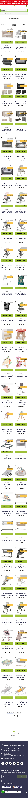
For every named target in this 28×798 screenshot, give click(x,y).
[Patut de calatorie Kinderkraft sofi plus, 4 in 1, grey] (7, 61)
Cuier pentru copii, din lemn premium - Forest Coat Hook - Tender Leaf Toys (7, 375)
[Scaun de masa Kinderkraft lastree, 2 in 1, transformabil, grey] (21, 225)
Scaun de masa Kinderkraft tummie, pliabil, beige (21, 594)
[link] (14, 733)
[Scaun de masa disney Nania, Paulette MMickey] (21, 416)
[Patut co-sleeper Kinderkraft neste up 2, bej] (21, 498)
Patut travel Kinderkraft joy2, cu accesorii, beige (7, 48)
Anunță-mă (7, 42)
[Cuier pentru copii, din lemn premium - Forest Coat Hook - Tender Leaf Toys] (7, 362)
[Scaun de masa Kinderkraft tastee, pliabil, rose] (7, 198)
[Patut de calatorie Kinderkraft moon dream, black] (21, 88)
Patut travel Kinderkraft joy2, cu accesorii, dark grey (7, 157)
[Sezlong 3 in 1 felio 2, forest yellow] (21, 689)
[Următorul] (17, 715)
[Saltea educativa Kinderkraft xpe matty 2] (7, 662)
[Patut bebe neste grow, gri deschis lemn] (21, 662)
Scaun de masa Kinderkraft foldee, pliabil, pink (7, 266)
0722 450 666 (7, 753)
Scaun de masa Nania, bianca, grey (21, 403)
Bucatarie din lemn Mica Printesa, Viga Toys (21, 375)
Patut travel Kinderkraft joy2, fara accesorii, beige (7, 130)
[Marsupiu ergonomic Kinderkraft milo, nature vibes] (21, 280)
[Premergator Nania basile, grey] (7, 444)
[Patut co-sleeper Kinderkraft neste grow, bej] (21, 525)
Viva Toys (7, 45)
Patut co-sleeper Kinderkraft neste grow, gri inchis (7, 567)
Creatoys (21, 373)
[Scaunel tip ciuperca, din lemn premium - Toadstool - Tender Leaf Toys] (21, 334)
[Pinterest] (10, 763)
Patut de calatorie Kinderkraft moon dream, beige (7, 102)
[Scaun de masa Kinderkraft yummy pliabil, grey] (21, 170)
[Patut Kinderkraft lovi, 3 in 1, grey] (21, 34)
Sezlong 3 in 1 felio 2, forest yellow (21, 703)
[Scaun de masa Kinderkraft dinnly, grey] (7, 280)
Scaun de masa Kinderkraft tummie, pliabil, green (21, 621)
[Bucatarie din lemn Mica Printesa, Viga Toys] (21, 362)
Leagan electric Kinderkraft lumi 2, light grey (7, 594)
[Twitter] (21, 763)
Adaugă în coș (21, 42)
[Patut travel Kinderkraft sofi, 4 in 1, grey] (21, 143)
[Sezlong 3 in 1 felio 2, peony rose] (7, 635)
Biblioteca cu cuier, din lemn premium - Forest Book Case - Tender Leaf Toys (7, 348)
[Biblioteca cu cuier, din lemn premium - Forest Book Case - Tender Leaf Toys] (7, 334)
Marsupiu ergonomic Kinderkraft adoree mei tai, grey (7, 321)
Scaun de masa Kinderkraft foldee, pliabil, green (21, 321)
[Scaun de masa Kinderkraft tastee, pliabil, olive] (21, 198)
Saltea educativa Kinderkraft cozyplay (21, 485)
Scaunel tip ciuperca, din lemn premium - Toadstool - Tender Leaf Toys (21, 348)
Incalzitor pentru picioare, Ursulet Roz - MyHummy (7, 403)
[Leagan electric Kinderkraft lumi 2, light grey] (7, 580)
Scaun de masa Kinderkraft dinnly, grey (7, 294)
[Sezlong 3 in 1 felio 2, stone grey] (7, 689)
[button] (13, 25)
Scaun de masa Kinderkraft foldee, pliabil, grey (21, 266)
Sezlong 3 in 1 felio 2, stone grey (7, 703)
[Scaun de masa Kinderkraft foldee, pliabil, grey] (21, 252)
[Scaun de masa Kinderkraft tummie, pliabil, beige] (21, 580)
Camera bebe (8, 13)
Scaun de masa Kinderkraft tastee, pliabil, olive (21, 212)
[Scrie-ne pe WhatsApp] (3, 791)
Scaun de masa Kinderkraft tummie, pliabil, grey (7, 621)
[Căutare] (14, 10)
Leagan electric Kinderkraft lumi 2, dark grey (20, 567)
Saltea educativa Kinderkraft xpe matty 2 (7, 676)
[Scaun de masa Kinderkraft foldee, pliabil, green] (21, 307)
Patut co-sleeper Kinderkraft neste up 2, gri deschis (7, 539)
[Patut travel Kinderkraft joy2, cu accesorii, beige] (7, 34)
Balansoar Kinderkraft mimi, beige (21, 649)
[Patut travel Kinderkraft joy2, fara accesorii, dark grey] (21, 116)
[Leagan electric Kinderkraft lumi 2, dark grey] (21, 553)
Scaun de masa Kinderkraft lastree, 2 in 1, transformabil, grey (21, 239)
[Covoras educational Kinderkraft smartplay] (7, 498)
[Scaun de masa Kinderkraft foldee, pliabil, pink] (7, 252)
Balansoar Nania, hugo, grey (7, 485)
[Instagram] (6, 763)
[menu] (1, 6)
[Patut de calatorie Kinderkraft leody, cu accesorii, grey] (7, 170)
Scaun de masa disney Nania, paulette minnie (7, 430)
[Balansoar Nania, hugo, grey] (7, 471)
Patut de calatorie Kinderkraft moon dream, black (20, 102)
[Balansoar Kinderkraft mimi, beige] (21, 635)
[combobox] (12, 10)
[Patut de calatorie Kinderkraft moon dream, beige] (7, 88)
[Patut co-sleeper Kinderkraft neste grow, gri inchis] (7, 553)
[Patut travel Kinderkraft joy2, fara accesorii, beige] (7, 116)
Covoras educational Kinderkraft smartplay (7, 512)
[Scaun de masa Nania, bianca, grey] (21, 389)
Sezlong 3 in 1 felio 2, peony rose (7, 649)
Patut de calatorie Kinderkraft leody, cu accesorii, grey (7, 184)
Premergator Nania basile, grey (7, 457)
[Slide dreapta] (25, 733)
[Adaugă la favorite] (2, 29)
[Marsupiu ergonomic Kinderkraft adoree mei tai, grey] (7, 307)
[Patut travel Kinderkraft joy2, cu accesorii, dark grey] (7, 143)
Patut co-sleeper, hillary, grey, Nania (20, 457)
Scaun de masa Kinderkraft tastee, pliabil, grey (7, 239)
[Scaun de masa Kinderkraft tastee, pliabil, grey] (7, 225)
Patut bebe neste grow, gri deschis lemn (21, 676)
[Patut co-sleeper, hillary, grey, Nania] (21, 444)
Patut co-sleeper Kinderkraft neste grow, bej (21, 539)
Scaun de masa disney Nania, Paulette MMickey (20, 430)
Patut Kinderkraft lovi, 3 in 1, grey (21, 48)
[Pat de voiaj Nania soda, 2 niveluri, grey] (21, 61)
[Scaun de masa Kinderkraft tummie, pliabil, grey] (7, 607)
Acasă (2, 13)
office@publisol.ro (9, 758)
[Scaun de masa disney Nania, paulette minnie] (7, 416)
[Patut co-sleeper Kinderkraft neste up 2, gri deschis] (7, 525)
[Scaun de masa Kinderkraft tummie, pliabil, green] (21, 607)
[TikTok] (14, 763)
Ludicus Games (7, 346)
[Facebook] (2, 763)
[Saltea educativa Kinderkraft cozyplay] (21, 471)
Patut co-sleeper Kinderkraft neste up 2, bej (21, 512)
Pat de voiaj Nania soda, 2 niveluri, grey (21, 75)
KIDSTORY (7, 400)
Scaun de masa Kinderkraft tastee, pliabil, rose (7, 212)
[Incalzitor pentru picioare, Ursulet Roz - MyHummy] (7, 389)
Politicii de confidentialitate (8, 783)
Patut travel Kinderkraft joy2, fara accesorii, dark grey (21, 130)
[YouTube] (18, 763)
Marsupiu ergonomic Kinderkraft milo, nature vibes (21, 294)
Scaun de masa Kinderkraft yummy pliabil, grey (21, 184)
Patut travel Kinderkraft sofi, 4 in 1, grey (21, 157)
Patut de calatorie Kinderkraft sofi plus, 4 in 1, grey (7, 75)
